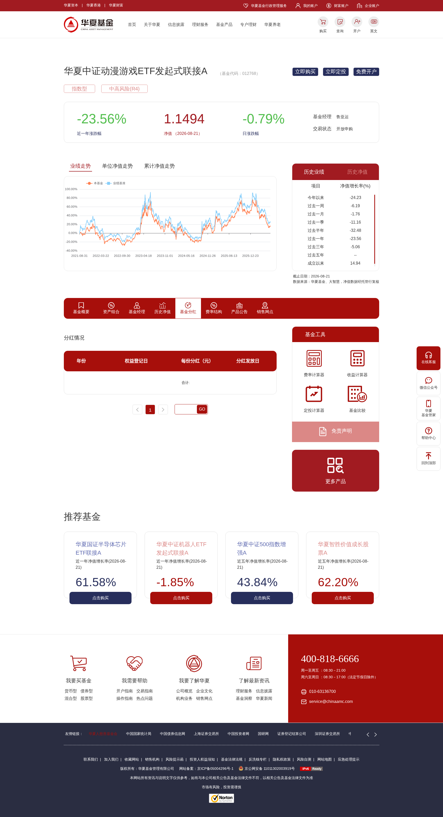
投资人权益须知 (202, 759)
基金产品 (224, 24)
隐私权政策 (282, 759)
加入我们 (111, 759)
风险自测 (304, 759)
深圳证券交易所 (327, 734)
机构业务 (184, 698)
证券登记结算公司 (291, 734)
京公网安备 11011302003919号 (270, 768)
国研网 (263, 734)
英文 (373, 31)
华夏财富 (116, 5)
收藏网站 (132, 759)
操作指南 (124, 698)
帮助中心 (428, 438)
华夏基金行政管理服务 (269, 6)
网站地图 (324, 759)
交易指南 (144, 691)
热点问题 (144, 698)
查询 (340, 31)
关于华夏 (152, 24)
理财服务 (200, 24)
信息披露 (176, 24)
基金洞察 (244, 698)
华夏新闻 (264, 698)
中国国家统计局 (138, 734)
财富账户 (341, 6)
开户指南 (124, 691)
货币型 (71, 691)
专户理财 (248, 24)
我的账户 (310, 6)
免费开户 (366, 71)
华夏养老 (272, 24)
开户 (356, 31)
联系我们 (91, 759)
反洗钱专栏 (258, 759)
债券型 (86, 691)
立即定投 (336, 71)
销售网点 (204, 698)
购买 (323, 31)
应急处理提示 (348, 759)
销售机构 (152, 759)
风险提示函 (175, 759)
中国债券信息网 (172, 734)
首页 (132, 24)
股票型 (86, 698)
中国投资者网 (238, 734)
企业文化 (204, 691)
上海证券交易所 (206, 734)
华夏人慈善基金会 (103, 734)
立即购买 (305, 71)
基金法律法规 (232, 759)
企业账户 (372, 6)
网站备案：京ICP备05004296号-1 (206, 768)
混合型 (71, 698)
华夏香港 (93, 5)
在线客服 (428, 362)
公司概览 (184, 691)
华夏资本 (71, 5)
